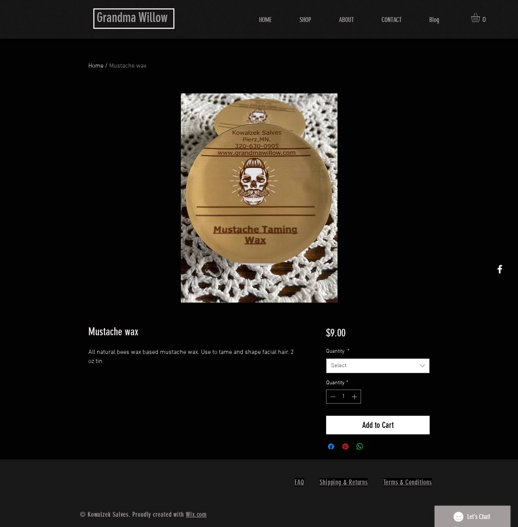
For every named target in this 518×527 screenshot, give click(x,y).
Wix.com (196, 514)
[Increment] (355, 396)
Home (96, 66)
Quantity (337, 351)
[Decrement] (332, 396)
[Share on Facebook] (331, 446)
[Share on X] (374, 446)
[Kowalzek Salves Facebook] (499, 269)
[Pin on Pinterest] (345, 446)
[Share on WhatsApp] (359, 446)
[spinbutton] (343, 396)
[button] (481, 17)
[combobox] (378, 365)
